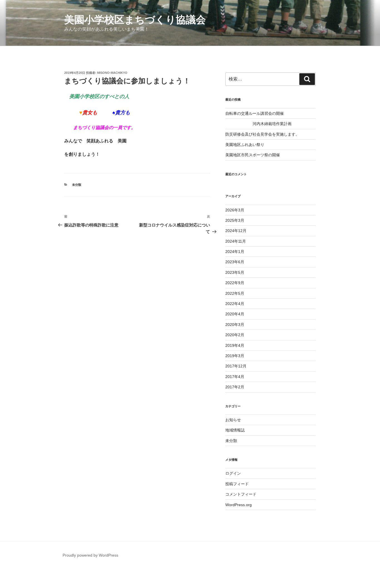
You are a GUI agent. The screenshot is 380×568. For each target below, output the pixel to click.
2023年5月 (234, 272)
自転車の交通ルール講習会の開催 (254, 113)
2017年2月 (234, 387)
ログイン (233, 473)
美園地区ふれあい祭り (244, 144)
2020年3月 (234, 324)
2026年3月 (234, 210)
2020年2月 (234, 335)
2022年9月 (234, 283)
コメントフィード (240, 494)
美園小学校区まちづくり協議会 (135, 19)
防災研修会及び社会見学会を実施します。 (262, 134)
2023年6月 (234, 262)
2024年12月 (235, 230)
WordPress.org (238, 505)
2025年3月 (234, 220)
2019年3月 (234, 356)
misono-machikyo (112, 72)
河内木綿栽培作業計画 (258, 123)
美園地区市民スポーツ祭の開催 (252, 155)
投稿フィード (237, 484)
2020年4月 (234, 314)
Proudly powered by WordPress (90, 555)
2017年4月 (234, 376)
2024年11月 (235, 241)
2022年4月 (234, 303)
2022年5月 (234, 293)
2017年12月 (235, 366)
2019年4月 (234, 345)
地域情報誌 (235, 430)
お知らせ (233, 420)
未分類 (76, 184)
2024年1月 (234, 251)
